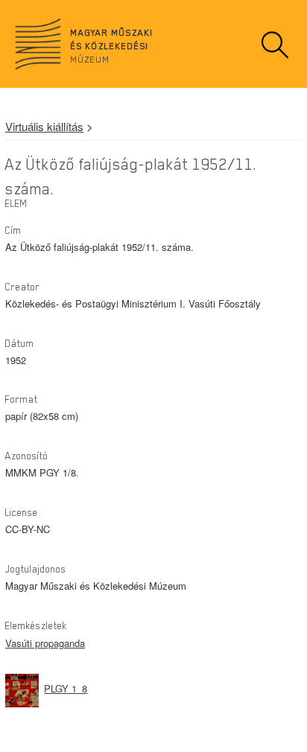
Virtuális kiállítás (44, 126)
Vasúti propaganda (45, 643)
